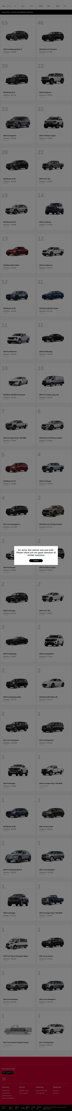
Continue (36, 560)
